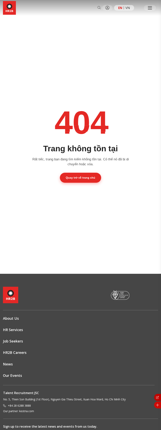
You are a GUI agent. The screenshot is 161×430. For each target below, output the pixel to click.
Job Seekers (13, 341)
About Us (11, 318)
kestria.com (26, 411)
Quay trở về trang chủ (80, 177)
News (8, 364)
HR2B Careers (15, 352)
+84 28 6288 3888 (19, 405)
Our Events (12, 375)
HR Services (13, 329)
